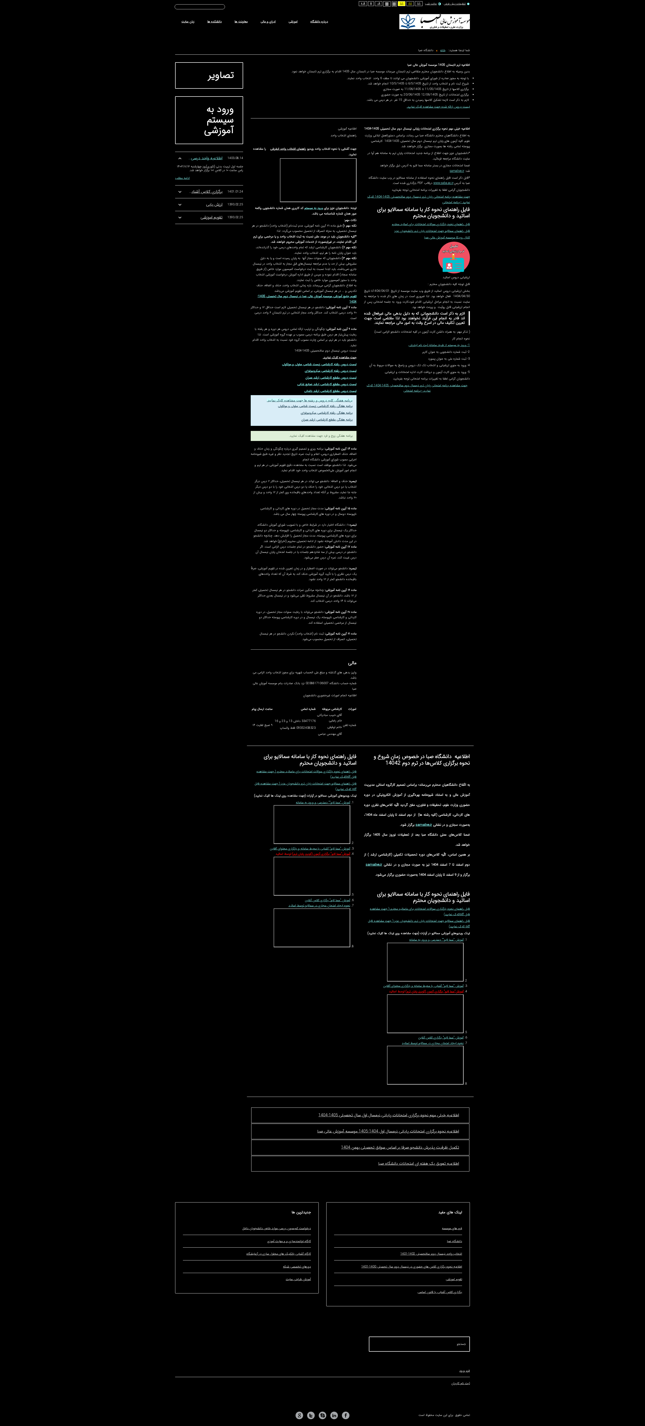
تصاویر (221, 75)
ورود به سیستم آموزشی (219, 120)
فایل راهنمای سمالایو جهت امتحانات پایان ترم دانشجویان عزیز (432, 231)
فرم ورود (464, 1370)
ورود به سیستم (313, 208)
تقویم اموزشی (211, 217)
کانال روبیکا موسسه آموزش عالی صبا (447, 237)
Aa (419, 4)
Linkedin (334, 1415)
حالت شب (431, 4)
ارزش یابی (214, 204)
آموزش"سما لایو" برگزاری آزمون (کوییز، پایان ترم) (435, 991)
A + (363, 4)
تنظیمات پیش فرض (455, 4)
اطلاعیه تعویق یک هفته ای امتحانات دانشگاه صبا (418, 1163)
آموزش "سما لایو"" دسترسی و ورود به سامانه (436, 939)
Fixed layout (394, 4)
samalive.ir (457, 171)
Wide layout (387, 4)
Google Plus (299, 1415)
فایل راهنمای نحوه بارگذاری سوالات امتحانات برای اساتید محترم (431, 224)
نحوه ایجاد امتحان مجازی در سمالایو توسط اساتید (433, 1043)
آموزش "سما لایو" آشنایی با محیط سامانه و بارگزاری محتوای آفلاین (423, 986)
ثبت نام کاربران (460, 1383)
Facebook (346, 1415)
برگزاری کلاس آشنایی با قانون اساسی (192, 191)
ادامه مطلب (182, 178)
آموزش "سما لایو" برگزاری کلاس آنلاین (441, 1037)
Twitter (311, 1415)
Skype (322, 1415)
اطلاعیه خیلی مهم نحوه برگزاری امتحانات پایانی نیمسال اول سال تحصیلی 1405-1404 (388, 1115)
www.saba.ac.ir (443, 183)
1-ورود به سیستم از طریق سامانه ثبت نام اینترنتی (439, 345)
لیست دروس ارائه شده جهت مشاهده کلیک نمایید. (438, 106)
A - (378, 4)
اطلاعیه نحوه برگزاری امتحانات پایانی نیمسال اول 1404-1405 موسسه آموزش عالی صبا (388, 1131)
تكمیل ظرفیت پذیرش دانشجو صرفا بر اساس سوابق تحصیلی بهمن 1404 (400, 1147)
